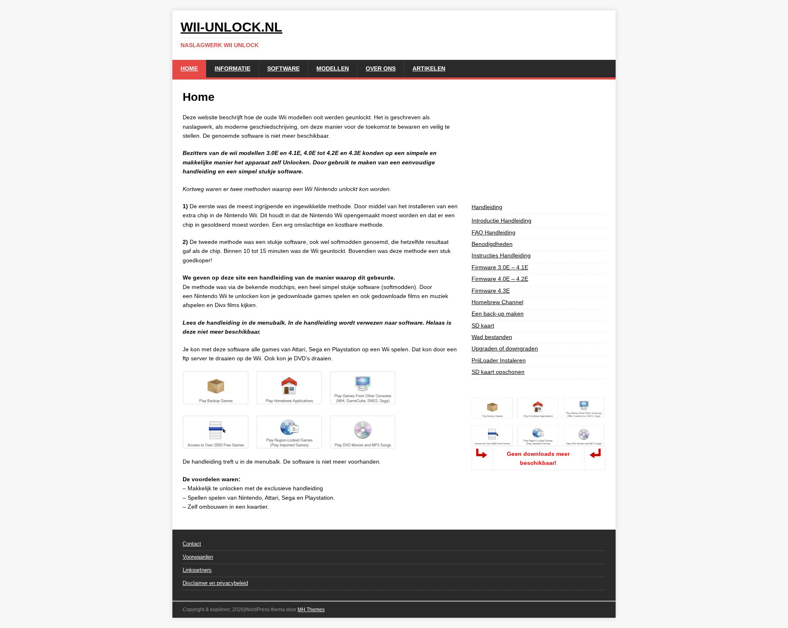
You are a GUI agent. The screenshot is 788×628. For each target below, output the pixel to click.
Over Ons (381, 68)
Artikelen (428, 68)
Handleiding (487, 207)
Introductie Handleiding (501, 220)
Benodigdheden (492, 244)
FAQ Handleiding (493, 232)
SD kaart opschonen (498, 372)
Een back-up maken (498, 313)
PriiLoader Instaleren (499, 360)
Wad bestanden (492, 337)
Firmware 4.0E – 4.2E (500, 278)
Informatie (232, 68)
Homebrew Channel (497, 302)
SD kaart (483, 325)
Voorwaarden (198, 557)
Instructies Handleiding (501, 255)
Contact (192, 544)
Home (189, 68)
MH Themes (311, 609)
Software (283, 68)
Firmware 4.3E (491, 290)
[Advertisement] (538, 141)
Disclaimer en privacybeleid (215, 583)
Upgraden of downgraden (505, 348)
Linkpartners (197, 570)
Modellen (332, 68)
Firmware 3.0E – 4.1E (500, 267)
